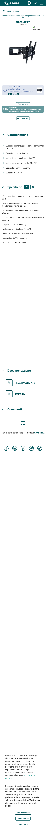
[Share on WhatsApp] (40, 448)
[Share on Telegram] (31, 448)
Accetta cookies (23, 812)
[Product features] (26, 187)
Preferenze (23, 824)
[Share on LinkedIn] (15, 448)
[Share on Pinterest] (23, 448)
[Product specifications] (32, 187)
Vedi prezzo (23, 104)
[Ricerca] (35, 3)
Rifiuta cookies (23, 818)
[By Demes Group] (11, 3)
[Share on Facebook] (6, 448)
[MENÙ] (41, 3)
